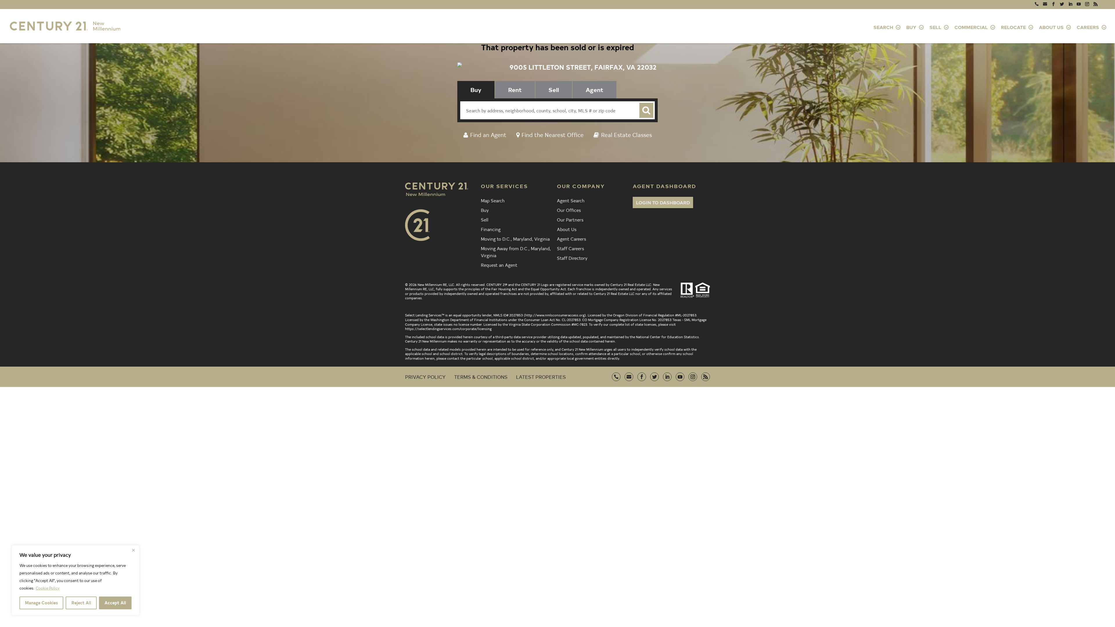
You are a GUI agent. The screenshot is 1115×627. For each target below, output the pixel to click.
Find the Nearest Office (552, 134)
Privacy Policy (425, 376)
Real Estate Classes (626, 134)
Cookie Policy (48, 588)
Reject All (81, 603)
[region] (75, 580)
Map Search (493, 200)
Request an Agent (499, 265)
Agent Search (571, 200)
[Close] (133, 550)
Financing (491, 229)
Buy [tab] (475, 89)
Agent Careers (571, 238)
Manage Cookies (41, 603)
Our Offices (569, 210)
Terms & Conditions (481, 376)
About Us (566, 229)
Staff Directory (572, 258)
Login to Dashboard (663, 202)
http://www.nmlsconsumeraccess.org (555, 315)
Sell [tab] (553, 89)
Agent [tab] (594, 89)
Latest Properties (541, 376)
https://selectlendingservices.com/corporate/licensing (448, 328)
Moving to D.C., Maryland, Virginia (515, 238)
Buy (485, 210)
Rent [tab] (515, 89)
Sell (484, 219)
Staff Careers (570, 248)
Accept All (115, 603)
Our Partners (570, 219)
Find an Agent (488, 134)
